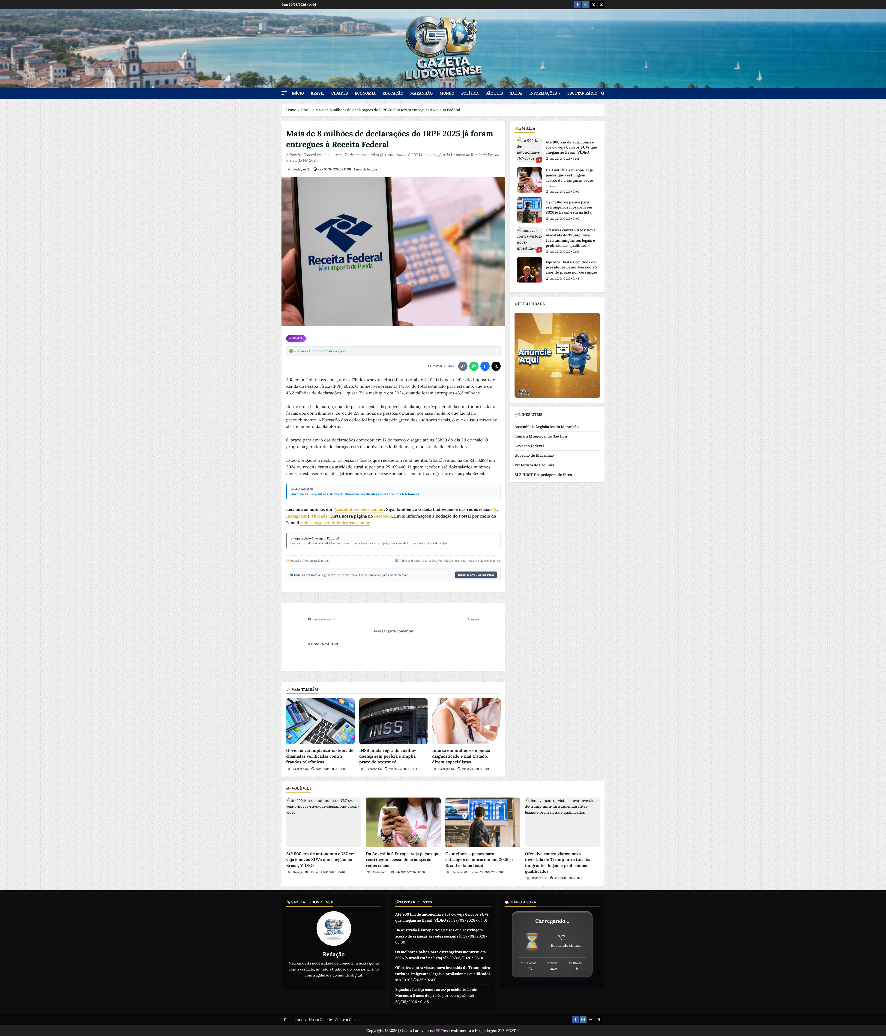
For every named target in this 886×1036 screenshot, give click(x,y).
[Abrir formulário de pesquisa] (603, 93)
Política (470, 93)
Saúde (516, 93)
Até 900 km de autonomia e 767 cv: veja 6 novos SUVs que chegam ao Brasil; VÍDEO (529, 150)
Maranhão (421, 93)
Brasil (317, 93)
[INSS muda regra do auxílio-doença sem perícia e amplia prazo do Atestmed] (393, 721)
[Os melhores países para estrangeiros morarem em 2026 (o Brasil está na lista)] (482, 823)
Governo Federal (529, 445)
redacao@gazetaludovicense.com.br (335, 522)
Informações (543, 93)
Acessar (473, 619)
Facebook (383, 516)
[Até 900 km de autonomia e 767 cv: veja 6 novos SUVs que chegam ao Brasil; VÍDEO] (323, 823)
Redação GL (302, 169)
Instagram (296, 516)
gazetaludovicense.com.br (358, 509)
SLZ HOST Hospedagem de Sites (543, 474)
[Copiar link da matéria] (462, 366)
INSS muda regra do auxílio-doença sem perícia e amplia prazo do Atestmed (387, 756)
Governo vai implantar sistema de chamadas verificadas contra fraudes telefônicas (354, 494)
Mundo (447, 93)
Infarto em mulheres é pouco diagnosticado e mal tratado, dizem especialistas (461, 756)
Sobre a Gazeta (348, 1019)
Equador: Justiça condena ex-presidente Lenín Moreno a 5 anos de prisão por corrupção (529, 270)
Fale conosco (295, 1019)
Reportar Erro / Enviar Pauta (476, 574)
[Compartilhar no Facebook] (485, 366)
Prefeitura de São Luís (534, 464)
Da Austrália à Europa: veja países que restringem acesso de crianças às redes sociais (529, 180)
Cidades (339, 93)
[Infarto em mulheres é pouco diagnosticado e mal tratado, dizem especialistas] (466, 721)
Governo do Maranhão (534, 455)
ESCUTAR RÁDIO (582, 93)
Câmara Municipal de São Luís (541, 436)
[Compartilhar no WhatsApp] (474, 366)
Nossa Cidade (320, 1019)
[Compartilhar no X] (496, 366)
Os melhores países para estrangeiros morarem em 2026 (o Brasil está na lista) (529, 210)
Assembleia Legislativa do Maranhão (547, 426)
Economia (365, 93)
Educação (393, 93)
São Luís (494, 93)
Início (298, 93)
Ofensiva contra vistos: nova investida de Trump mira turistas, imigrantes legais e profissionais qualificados (529, 240)
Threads (319, 516)
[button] (284, 93)
